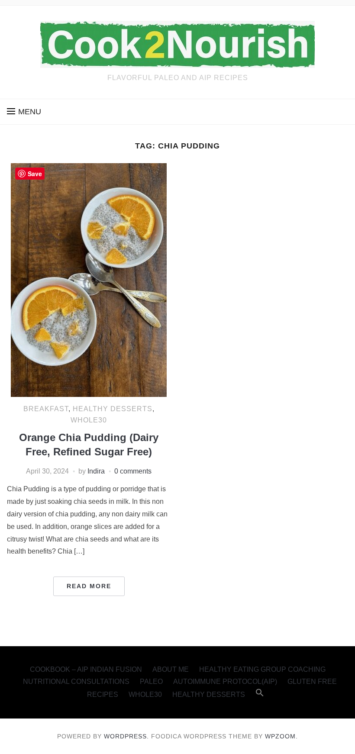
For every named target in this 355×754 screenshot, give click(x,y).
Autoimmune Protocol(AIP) (225, 681)
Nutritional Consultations (76, 681)
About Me (170, 669)
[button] (24, 111)
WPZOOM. (281, 736)
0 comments (133, 471)
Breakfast (45, 408)
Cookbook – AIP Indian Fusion (86, 669)
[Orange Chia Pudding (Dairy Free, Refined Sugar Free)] (89, 280)
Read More (89, 586)
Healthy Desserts (112, 408)
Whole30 (89, 420)
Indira (96, 471)
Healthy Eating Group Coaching (262, 669)
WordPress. (126, 736)
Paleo (151, 681)
